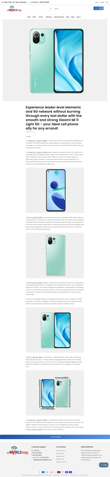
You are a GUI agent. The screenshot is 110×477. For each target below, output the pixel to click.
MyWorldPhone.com (30, 475)
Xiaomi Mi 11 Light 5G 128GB (37, 140)
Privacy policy (56, 475)
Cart (107, 2)
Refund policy (48, 475)
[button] (35, 17)
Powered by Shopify (39, 475)
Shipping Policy (60, 456)
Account (102, 2)
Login (96, 2)
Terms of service (65, 475)
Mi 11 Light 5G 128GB (35, 217)
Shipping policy (73, 475)
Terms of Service (60, 450)
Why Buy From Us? (61, 462)
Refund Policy (60, 459)
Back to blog (56, 437)
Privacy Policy (60, 453)
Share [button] (29, 136)
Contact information (83, 475)
